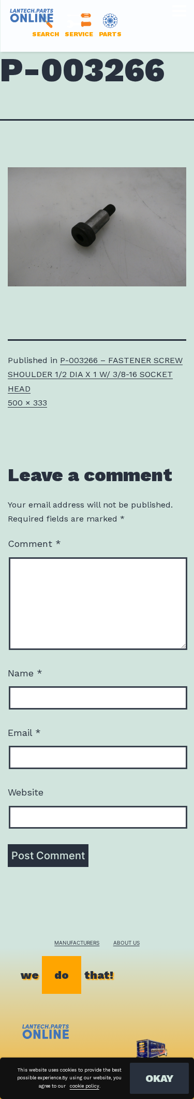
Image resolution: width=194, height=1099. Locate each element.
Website (25, 792)
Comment (34, 543)
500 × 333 (27, 403)
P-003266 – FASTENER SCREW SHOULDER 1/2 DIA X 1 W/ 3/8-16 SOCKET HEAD (95, 374)
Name (25, 673)
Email (24, 732)
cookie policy (84, 1086)
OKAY (159, 1078)
